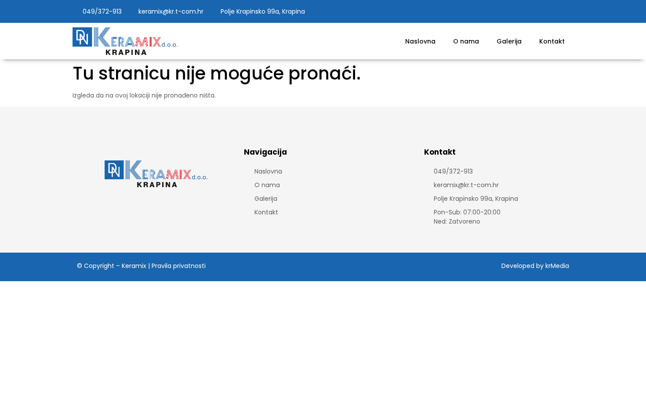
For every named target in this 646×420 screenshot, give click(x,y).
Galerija (509, 41)
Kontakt (552, 41)
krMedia (557, 265)
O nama (466, 41)
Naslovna (420, 41)
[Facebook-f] (550, 11)
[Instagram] (566, 11)
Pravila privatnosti (179, 265)
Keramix (134, 265)
